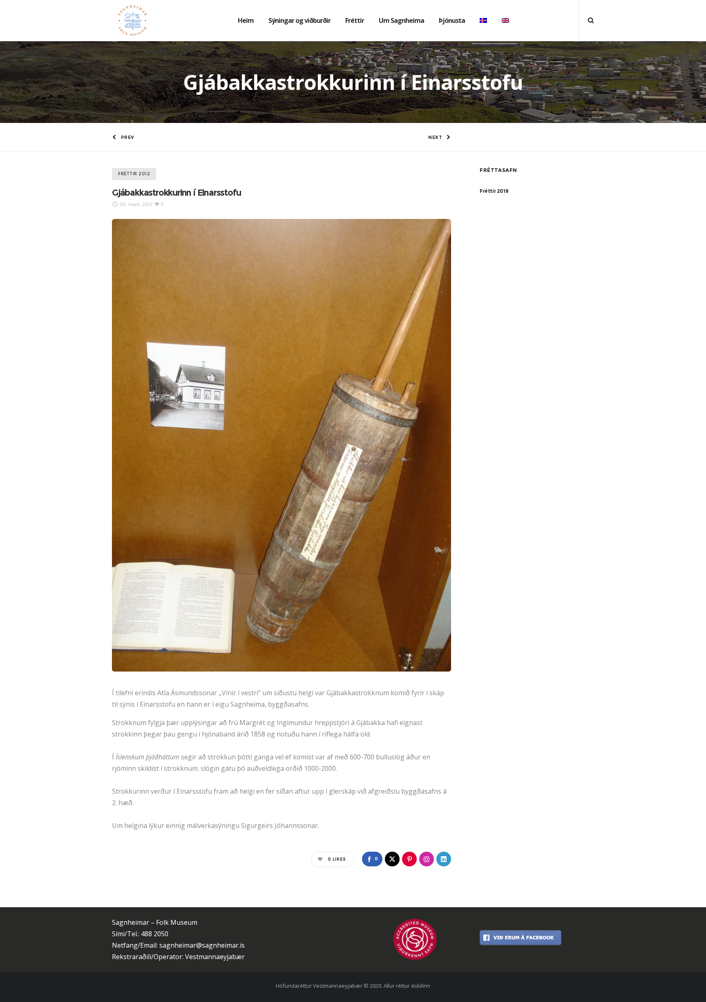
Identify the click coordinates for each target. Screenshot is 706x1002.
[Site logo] (126, 20)
